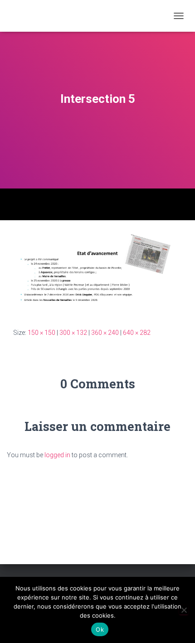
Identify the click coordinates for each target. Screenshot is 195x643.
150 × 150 (41, 332)
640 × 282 (137, 332)
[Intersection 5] (97, 273)
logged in (57, 455)
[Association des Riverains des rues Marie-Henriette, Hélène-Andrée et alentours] (22, 16)
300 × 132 (73, 332)
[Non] (183, 609)
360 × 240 (105, 332)
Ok (100, 629)
